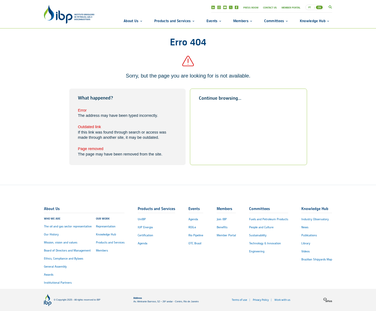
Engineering (256, 251)
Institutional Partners (58, 283)
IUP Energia (145, 227)
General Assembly (55, 266)
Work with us (282, 299)
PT (309, 7)
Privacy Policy (261, 299)
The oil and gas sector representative (68, 226)
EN (319, 7)
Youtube (225, 7)
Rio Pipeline (195, 235)
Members (240, 21)
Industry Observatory (315, 219)
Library (305, 243)
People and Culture (261, 227)
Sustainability (258, 235)
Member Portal (291, 7)
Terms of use (239, 299)
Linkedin (213, 7)
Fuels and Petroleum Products (268, 219)
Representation (106, 226)
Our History (51, 234)
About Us (131, 21)
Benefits (222, 227)
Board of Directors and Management (67, 250)
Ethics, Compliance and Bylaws (63, 258)
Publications (309, 235)
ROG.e (192, 227)
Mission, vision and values (60, 242)
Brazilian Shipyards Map (316, 259)
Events (212, 21)
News (304, 227)
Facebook (236, 7)
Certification (145, 235)
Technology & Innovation (265, 243)
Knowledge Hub (313, 21)
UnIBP (142, 219)
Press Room (250, 7)
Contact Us (270, 7)
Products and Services (172, 21)
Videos (305, 251)
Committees (274, 21)
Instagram (219, 7)
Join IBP (222, 219)
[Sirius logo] (327, 300)
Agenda (142, 243)
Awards (48, 274)
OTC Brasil (194, 243)
